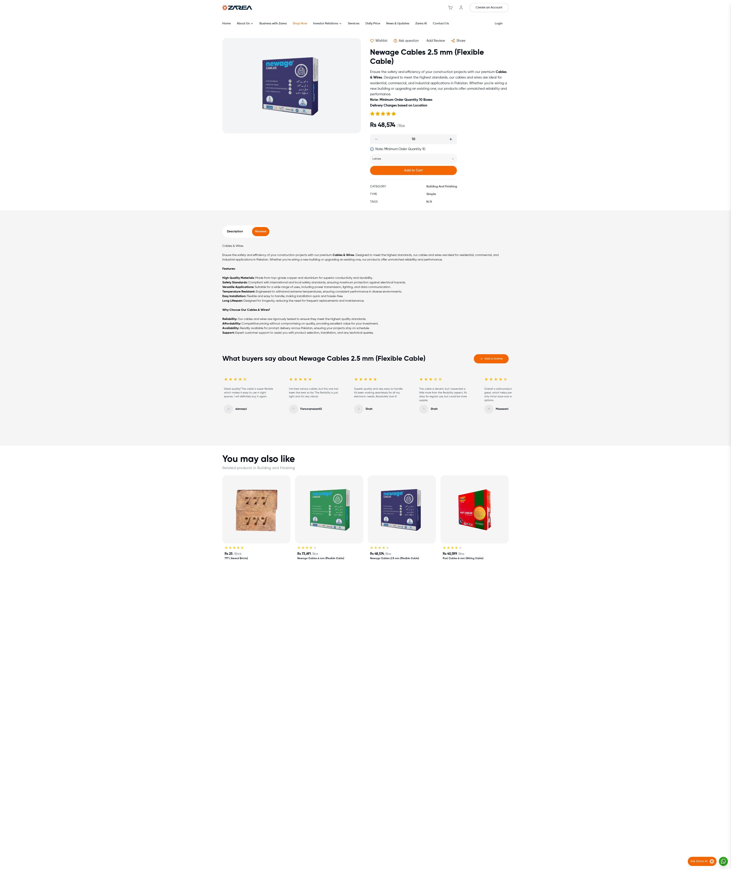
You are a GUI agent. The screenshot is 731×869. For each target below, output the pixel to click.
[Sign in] (461, 7)
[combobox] (413, 159)
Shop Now (300, 23)
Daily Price (373, 23)
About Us (243, 23)
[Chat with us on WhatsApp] (723, 861)
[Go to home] (237, 7)
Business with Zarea (273, 23)
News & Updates (397, 23)
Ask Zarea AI (698, 861)
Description (235, 231)
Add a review (493, 358)
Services (353, 23)
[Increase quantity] (451, 139)
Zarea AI (421, 23)
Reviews (260, 231)
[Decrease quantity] (376, 139)
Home (226, 23)
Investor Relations (325, 23)
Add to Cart (413, 170)
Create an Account (489, 7)
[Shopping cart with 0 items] (450, 7)
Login (499, 23)
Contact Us (441, 23)
